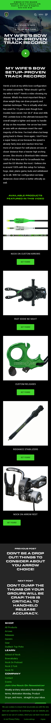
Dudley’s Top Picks (14, 646)
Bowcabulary (11, 658)
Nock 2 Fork (11, 666)
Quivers (8, 639)
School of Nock (12, 654)
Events (8, 681)
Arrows (8, 631)
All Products (11, 627)
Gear (7, 642)
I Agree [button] (42, 719)
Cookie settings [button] (29, 719)
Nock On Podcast (13, 662)
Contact (9, 678)
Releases (9, 635)
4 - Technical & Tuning (25, 29)
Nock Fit (9, 670)
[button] (43, 14)
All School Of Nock (25, 25)
